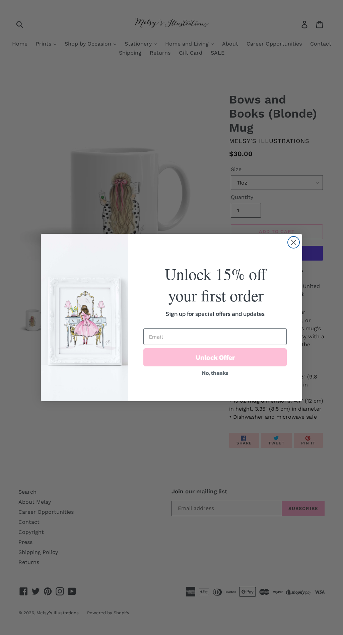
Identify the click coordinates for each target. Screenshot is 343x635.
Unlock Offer (215, 357)
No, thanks (215, 373)
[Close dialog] (293, 242)
